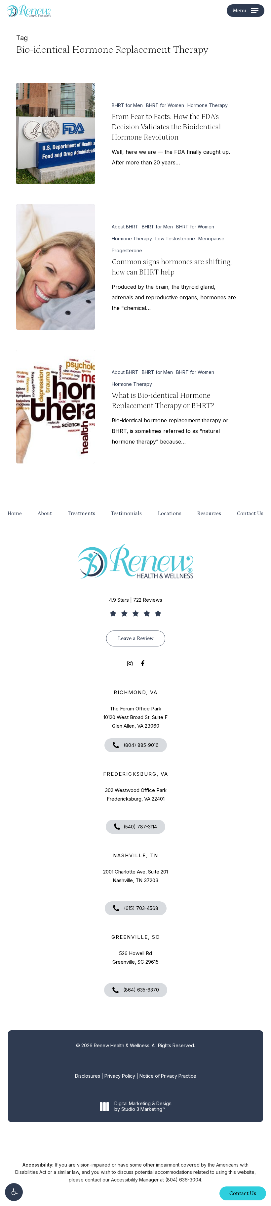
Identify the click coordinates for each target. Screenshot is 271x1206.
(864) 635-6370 (140, 990)
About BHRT (125, 226)
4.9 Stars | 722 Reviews (135, 600)
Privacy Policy (119, 1076)
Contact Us (250, 513)
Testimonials (126, 513)
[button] (14, 1192)
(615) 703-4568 (140, 908)
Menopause (211, 238)
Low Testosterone (175, 238)
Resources (209, 513)
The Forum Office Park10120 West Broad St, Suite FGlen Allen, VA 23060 (135, 717)
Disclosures (87, 1076)
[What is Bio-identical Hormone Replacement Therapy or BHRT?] (55, 406)
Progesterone (127, 250)
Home (15, 513)
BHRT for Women (165, 105)
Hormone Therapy (207, 105)
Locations (169, 513)
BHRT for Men (127, 105)
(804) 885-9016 (140, 745)
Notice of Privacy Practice (167, 1076)
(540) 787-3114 (140, 826)
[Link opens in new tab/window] (130, 663)
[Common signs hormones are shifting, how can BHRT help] (55, 267)
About (45, 513)
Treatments (81, 513)
